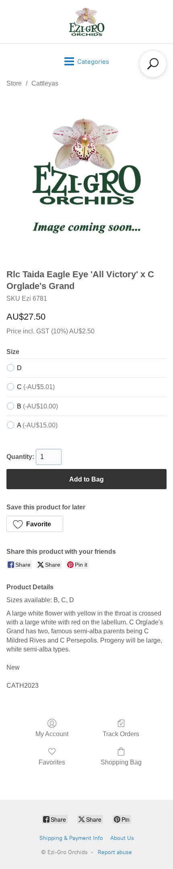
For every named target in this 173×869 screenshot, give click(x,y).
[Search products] (153, 64)
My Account (51, 734)
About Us (122, 838)
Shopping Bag (121, 762)
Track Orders (121, 734)
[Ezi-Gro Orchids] (86, 21)
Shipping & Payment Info (71, 838)
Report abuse (115, 852)
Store (14, 83)
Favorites (52, 762)
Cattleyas (44, 83)
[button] (34, 524)
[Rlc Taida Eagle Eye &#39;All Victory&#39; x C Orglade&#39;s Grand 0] (86, 176)
